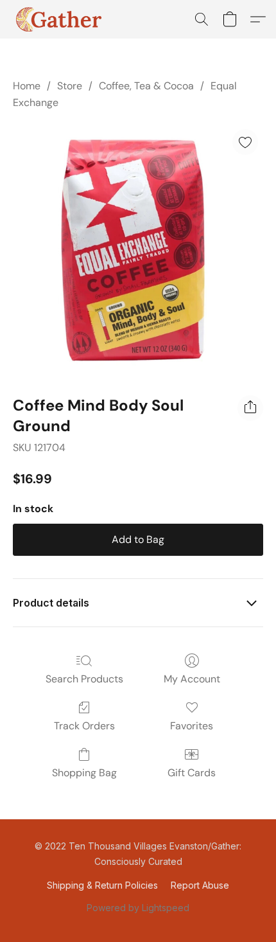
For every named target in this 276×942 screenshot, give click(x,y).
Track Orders (84, 726)
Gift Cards (192, 772)
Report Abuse (200, 885)
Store (69, 86)
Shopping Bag (84, 772)
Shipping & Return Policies (102, 885)
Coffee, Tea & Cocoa (146, 86)
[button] (60, 19)
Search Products (84, 679)
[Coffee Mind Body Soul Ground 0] (138, 250)
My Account (192, 679)
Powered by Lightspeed (138, 907)
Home (26, 86)
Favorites (191, 726)
